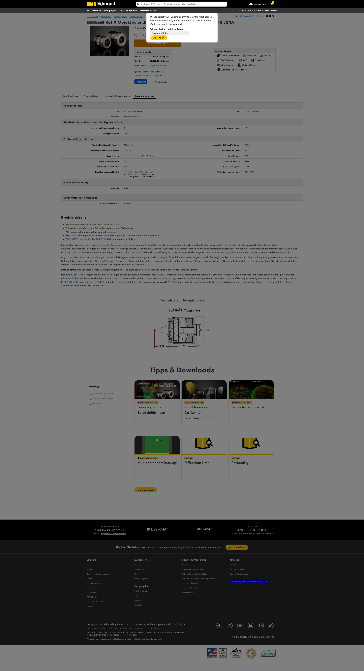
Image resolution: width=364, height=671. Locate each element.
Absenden (158, 37)
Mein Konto (259, 5)
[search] (181, 4)
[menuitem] (97, 10)
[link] (274, 2)
